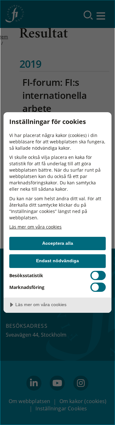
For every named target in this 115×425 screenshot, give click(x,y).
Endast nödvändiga (57, 260)
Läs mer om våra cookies (35, 227)
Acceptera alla (57, 243)
